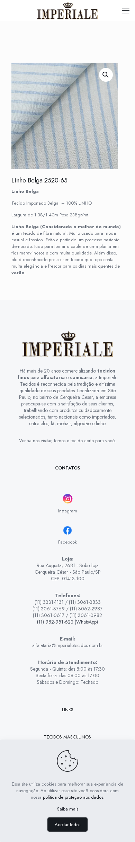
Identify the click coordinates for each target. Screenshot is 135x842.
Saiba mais (67, 809)
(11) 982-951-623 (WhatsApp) (67, 621)
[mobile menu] (126, 10)
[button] (106, 75)
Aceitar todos (67, 824)
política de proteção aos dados (73, 797)
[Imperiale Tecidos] (67, 10)
